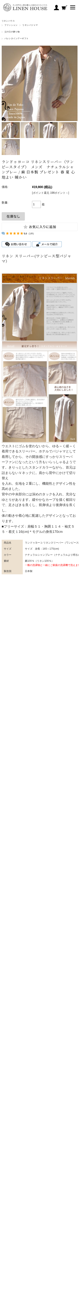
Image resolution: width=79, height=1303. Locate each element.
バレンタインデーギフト (16, 38)
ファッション (11, 25)
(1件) (31, 233)
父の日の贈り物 (12, 32)
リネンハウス (8, 21)
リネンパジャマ (30, 25)
